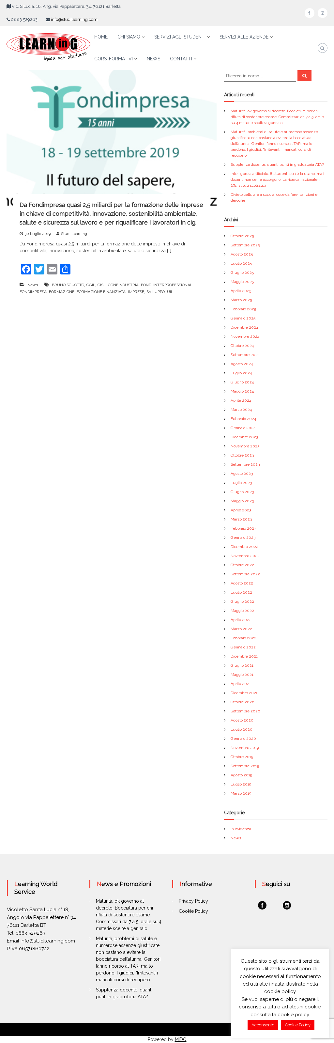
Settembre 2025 (245, 245)
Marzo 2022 (241, 629)
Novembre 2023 (245, 446)
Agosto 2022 (242, 583)
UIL (170, 291)
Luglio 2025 (241, 263)
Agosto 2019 (241, 775)
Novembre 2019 (245, 747)
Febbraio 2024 (243, 418)
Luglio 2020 (241, 729)
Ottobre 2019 (242, 757)
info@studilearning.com (74, 19)
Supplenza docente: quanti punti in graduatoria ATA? (277, 164)
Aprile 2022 (241, 619)
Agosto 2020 (242, 720)
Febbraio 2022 (243, 638)
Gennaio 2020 (243, 738)
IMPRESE (136, 291)
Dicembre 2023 (244, 437)
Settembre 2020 (245, 711)
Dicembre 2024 (244, 327)
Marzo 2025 (241, 300)
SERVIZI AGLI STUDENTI (179, 36)
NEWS (153, 58)
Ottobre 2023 (242, 455)
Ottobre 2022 (242, 565)
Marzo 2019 (241, 793)
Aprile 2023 (241, 510)
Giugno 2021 (242, 665)
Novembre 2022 (245, 555)
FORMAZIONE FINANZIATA (101, 291)
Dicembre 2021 (244, 656)
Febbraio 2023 (243, 528)
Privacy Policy (193, 901)
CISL (102, 285)
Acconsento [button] (262, 1024)
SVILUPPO (155, 291)
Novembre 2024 (245, 336)
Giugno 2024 (242, 382)
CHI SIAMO (128, 36)
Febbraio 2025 (243, 309)
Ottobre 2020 (242, 702)
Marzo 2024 (241, 409)
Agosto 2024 (242, 364)
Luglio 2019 (241, 784)
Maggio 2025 (242, 281)
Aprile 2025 (241, 290)
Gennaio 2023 (243, 537)
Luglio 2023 (241, 482)
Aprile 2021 (241, 683)
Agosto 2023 (242, 473)
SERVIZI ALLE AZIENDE (244, 36)
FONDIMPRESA (33, 291)
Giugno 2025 (242, 272)
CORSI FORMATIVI (113, 58)
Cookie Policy (193, 911)
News (32, 285)
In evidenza (241, 829)
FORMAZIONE (61, 291)
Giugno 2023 (242, 492)
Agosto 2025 (242, 254)
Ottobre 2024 (242, 345)
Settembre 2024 (245, 354)
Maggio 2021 (242, 674)
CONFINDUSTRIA (123, 285)
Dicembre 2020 (245, 693)
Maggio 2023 (242, 501)
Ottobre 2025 (242, 236)
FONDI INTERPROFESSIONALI (167, 285)
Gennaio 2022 (243, 647)
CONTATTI (181, 58)
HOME (101, 36)
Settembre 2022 (245, 574)
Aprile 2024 (241, 400)
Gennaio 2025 (243, 318)
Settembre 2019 (245, 766)
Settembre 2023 (245, 464)
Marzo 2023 (241, 519)
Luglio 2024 (241, 373)
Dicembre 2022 (244, 546)
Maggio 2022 (242, 610)
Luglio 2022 (241, 592)
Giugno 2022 (242, 601)
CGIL (90, 285)
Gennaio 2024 (243, 428)
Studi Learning (74, 233)
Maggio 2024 (242, 391)
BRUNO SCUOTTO (68, 285)
